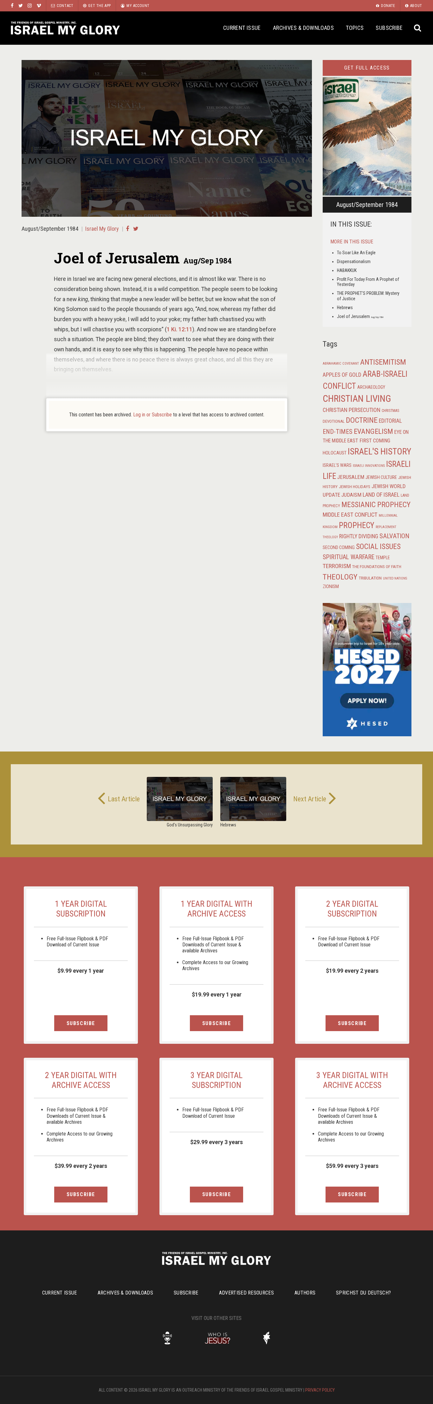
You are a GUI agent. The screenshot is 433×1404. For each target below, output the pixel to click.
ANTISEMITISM (383, 362)
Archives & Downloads (303, 27)
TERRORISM (337, 566)
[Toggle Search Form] (418, 28)
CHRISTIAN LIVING (357, 398)
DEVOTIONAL (334, 421)
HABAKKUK (347, 270)
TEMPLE (383, 557)
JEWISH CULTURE (381, 477)
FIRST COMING (374, 441)
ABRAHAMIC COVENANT (341, 363)
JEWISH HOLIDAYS (354, 486)
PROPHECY (356, 525)
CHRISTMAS (390, 410)
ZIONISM (331, 586)
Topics (355, 27)
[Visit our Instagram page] (30, 5)
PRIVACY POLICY (320, 1390)
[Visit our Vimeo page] (38, 5)
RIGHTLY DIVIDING (358, 536)
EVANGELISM (373, 431)
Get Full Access (367, 68)
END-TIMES (337, 431)
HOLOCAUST (334, 453)
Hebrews (345, 307)
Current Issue (242, 27)
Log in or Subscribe (152, 415)
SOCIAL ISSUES (378, 546)
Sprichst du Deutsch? (363, 1293)
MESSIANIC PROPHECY (375, 504)
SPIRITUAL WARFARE (348, 557)
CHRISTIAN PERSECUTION (351, 410)
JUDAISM (351, 495)
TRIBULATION (370, 577)
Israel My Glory (65, 28)
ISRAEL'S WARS (337, 465)
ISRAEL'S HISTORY (379, 451)
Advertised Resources (246, 1293)
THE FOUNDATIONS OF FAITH (376, 566)
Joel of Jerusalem (360, 316)
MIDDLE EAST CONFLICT (350, 514)
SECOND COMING (339, 547)
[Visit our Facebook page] (12, 5)
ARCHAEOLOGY (371, 387)
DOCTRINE (362, 420)
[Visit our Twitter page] (20, 5)
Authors (304, 1293)
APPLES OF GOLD (342, 374)
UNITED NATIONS (395, 578)
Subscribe (389, 27)
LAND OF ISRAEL (381, 494)
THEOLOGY (340, 576)
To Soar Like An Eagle (356, 252)
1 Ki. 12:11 (179, 329)
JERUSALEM (350, 477)
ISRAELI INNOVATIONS (369, 466)
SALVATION (394, 536)
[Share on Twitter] (136, 228)
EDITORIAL (390, 421)
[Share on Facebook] (127, 228)
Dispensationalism (354, 261)
